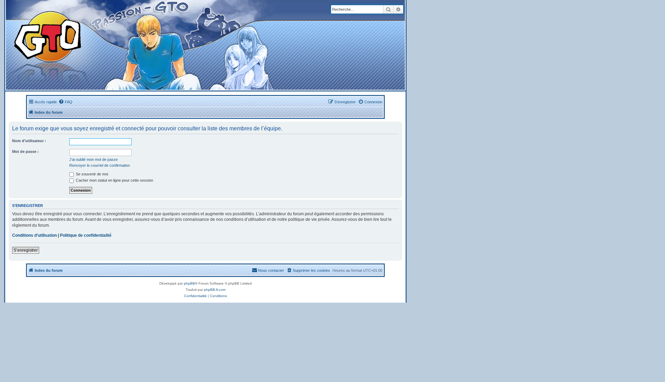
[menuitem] (65, 102)
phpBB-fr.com (214, 290)
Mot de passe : (25, 151)
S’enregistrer (26, 250)
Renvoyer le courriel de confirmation (99, 165)
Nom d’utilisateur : (29, 141)
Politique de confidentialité (86, 235)
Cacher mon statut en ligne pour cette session (114, 180)
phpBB (189, 283)
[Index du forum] (135, 45)
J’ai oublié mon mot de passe (93, 159)
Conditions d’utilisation (34, 235)
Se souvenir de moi (91, 174)
